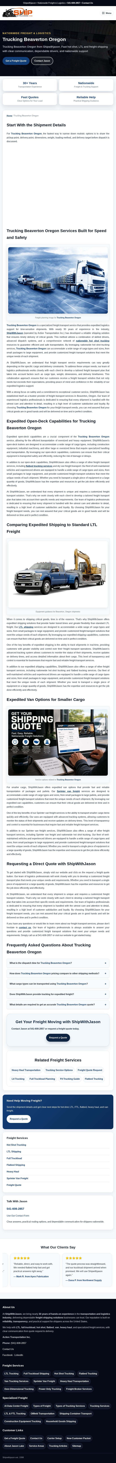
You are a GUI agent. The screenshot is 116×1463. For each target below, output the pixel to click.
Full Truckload (14, 1158)
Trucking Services (99, 1406)
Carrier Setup (54, 1438)
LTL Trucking (11, 1373)
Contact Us (87, 3)
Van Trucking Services (16, 1381)
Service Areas (36, 1446)
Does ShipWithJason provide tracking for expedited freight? (42, 994)
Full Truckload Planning (42, 1079)
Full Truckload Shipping (36, 1373)
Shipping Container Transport (76, 1413)
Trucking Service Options (59, 1070)
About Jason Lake (14, 1446)
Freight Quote (14, 1185)
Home (9, 115)
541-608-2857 (73, 3)
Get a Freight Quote (16, 61)
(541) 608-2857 (18, 1343)
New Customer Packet (79, 1438)
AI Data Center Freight (16, 1406)
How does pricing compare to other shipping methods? (54, 973)
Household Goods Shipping (61, 1421)
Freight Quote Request (90, 1070)
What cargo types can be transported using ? (49, 984)
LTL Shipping (14, 1151)
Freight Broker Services (79, 1389)
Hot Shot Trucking (16, 1145)
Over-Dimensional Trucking (19, 1389)
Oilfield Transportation (42, 1413)
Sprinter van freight (68, 791)
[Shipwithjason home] (17, 13)
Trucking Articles (58, 1446)
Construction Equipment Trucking (22, 1421)
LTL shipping (26, 627)
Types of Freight (42, 1406)
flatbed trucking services (39, 466)
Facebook (8, 1355)
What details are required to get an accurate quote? (52, 1004)
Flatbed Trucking (94, 1079)
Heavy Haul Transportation (26, 1070)
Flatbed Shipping (16, 1165)
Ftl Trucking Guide (70, 1079)
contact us (25, 927)
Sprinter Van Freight (17, 1178)
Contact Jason (42, 61)
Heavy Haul (13, 1171)
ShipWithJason (15, 333)
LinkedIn (18, 1355)
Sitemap (76, 1446)
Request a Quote (58, 1037)
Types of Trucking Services (70, 1406)
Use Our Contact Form (18, 1216)
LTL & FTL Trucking (15, 1413)
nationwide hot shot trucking (92, 341)
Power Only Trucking (50, 1389)
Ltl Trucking (18, 1079)
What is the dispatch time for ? (41, 963)
